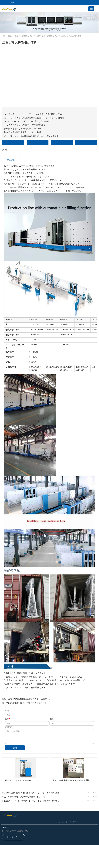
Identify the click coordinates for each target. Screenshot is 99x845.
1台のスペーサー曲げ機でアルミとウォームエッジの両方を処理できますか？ (32, 801)
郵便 (7, 719)
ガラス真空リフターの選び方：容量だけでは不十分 (25, 797)
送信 (15, 748)
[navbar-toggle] (91, 8)
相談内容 (9, 727)
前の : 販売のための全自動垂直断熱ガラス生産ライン (26, 699)
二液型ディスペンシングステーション (18, 780)
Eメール (38, 142)
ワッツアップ (86, 142)
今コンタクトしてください (13, 142)
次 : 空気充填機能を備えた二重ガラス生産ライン (24, 703)
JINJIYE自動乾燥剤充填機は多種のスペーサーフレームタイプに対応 (31, 793)
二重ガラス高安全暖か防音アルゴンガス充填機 (70, 780)
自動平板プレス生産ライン (47, 36)
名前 (7, 711)
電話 (62, 142)
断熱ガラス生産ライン (24, 36)
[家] (15, 9)
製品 (10, 36)
